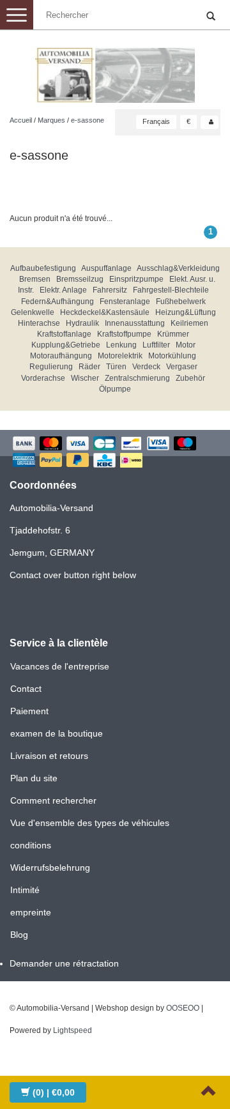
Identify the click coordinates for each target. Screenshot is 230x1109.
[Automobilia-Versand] (115, 70)
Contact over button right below (73, 575)
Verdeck (146, 366)
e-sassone (87, 120)
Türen (116, 366)
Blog (19, 934)
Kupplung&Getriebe (65, 344)
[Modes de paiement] (115, 453)
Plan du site (33, 778)
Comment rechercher (53, 800)
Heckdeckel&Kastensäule (105, 312)
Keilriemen (189, 323)
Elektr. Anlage (63, 290)
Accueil (21, 120)
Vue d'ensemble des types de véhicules (89, 823)
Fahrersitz (110, 290)
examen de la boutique (56, 733)
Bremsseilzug (79, 279)
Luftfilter (156, 344)
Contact (26, 689)
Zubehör (190, 378)
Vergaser (181, 366)
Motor (185, 344)
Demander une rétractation (64, 963)
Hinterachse (39, 323)
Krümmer (173, 334)
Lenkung (121, 344)
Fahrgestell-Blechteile (171, 290)
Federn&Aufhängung (57, 301)
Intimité (25, 890)
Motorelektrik (120, 355)
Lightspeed (72, 1030)
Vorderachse (43, 378)
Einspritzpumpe (136, 279)
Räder (89, 366)
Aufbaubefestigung (43, 268)
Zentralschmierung (137, 378)
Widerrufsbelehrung (50, 867)
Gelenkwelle (32, 312)
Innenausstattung (135, 323)
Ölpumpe (115, 389)
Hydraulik (82, 323)
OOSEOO (182, 1008)
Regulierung (51, 366)
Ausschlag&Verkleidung (178, 268)
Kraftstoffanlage (64, 334)
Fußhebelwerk (181, 301)
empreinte (30, 912)
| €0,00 (54, 1092)
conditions (30, 845)
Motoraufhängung (61, 355)
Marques (51, 120)
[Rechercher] (211, 16)
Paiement (29, 711)
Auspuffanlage (106, 268)
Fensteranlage (125, 301)
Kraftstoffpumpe (124, 334)
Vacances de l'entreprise (59, 666)
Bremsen (34, 279)
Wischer (85, 378)
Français (156, 121)
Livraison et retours (49, 756)
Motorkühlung (172, 355)
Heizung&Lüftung (185, 312)
